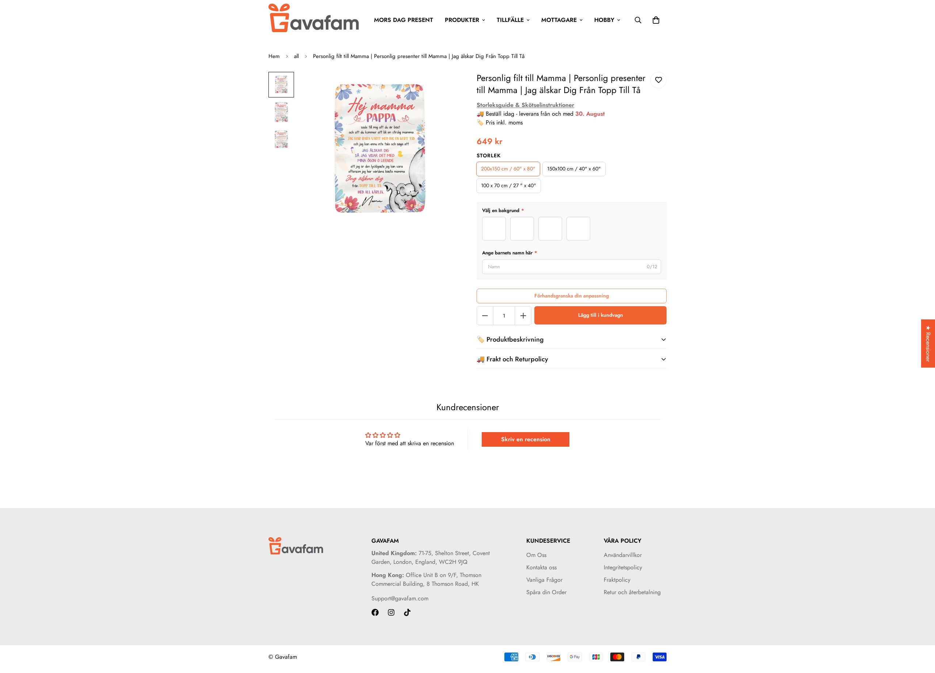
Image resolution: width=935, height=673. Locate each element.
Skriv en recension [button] (525, 439)
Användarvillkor (623, 555)
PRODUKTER (462, 20)
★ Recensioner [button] (928, 343)
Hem (274, 56)
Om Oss (536, 555)
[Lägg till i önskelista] (658, 80)
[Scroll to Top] (920, 633)
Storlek (489, 155)
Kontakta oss (541, 567)
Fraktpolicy (617, 580)
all (296, 56)
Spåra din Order (546, 592)
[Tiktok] (407, 612)
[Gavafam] (314, 20)
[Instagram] (391, 612)
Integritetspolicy (623, 567)
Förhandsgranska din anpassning (571, 295)
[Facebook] (375, 612)
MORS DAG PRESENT (403, 20)
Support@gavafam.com (399, 598)
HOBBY (604, 20)
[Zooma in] (443, 87)
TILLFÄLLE (510, 20)
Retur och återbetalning (632, 592)
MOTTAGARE (559, 20)
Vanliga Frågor (544, 580)
